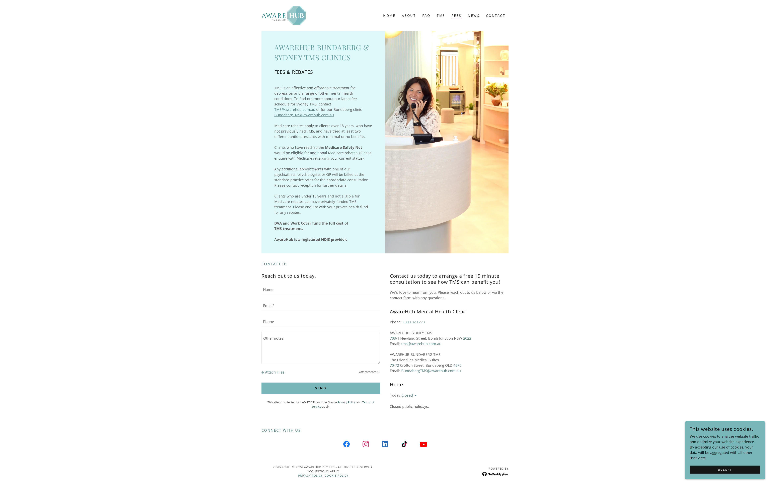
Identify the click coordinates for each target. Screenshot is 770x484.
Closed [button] (407, 395)
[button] (263, 372)
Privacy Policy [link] (347, 402)
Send (321, 388)
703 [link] (393, 338)
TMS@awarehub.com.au (294, 109)
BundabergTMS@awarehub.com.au (304, 114)
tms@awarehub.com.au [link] (421, 343)
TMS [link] (441, 15)
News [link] (474, 15)
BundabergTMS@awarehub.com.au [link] (431, 370)
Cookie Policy (336, 475)
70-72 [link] (394, 365)
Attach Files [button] (274, 372)
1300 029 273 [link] (414, 322)
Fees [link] (457, 15)
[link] (283, 15)
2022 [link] (467, 338)
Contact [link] (495, 15)
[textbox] (320, 289)
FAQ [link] (426, 15)
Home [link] (389, 15)
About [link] (409, 15)
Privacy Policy (311, 475)
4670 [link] (457, 365)
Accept (725, 470)
